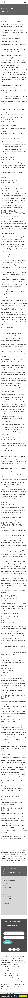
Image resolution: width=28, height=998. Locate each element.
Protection (8, 890)
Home (6, 883)
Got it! (23, 995)
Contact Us (8, 894)
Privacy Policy (8, 896)
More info (15, 996)
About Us (7, 885)
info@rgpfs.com (15, 520)
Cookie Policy (8, 898)
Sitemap (7, 903)
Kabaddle (19, 989)
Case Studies (8, 892)
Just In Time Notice (10, 901)
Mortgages (8, 887)
